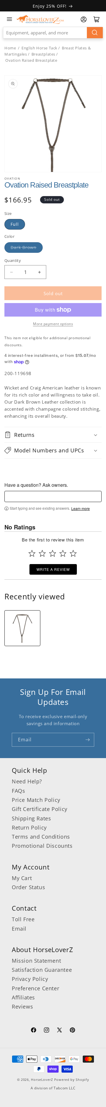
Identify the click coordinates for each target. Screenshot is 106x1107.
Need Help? (27, 781)
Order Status (28, 887)
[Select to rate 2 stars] (42, 553)
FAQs (18, 790)
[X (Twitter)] (59, 1031)
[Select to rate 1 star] (32, 553)
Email (19, 928)
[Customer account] (83, 19)
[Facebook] (33, 1031)
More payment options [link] (53, 323)
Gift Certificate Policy (39, 808)
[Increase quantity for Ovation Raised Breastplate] (39, 272)
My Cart (22, 878)
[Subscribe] (87, 740)
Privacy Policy (30, 978)
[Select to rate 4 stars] (62, 553)
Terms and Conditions (41, 836)
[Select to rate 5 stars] (73, 553)
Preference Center (35, 988)
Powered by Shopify (71, 1079)
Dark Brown (24, 247)
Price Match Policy (36, 799)
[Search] (95, 32)
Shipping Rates (31, 818)
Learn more (80, 508)
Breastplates (43, 54)
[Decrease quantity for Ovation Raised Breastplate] (11, 272)
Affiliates (23, 997)
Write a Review (53, 569)
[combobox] (53, 33)
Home (10, 48)
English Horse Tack (39, 48)
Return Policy (29, 827)
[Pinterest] (72, 1031)
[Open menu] (9, 19)
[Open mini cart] (96, 19)
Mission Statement (36, 960)
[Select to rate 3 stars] (52, 553)
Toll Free (23, 919)
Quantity (12, 260)
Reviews (22, 1006)
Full (15, 224)
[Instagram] (46, 1031)
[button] (53, 434)
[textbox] (53, 496)
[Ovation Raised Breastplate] (22, 628)
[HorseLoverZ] (40, 19)
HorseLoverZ (42, 1079)
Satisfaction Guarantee (42, 969)
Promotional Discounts (42, 845)
